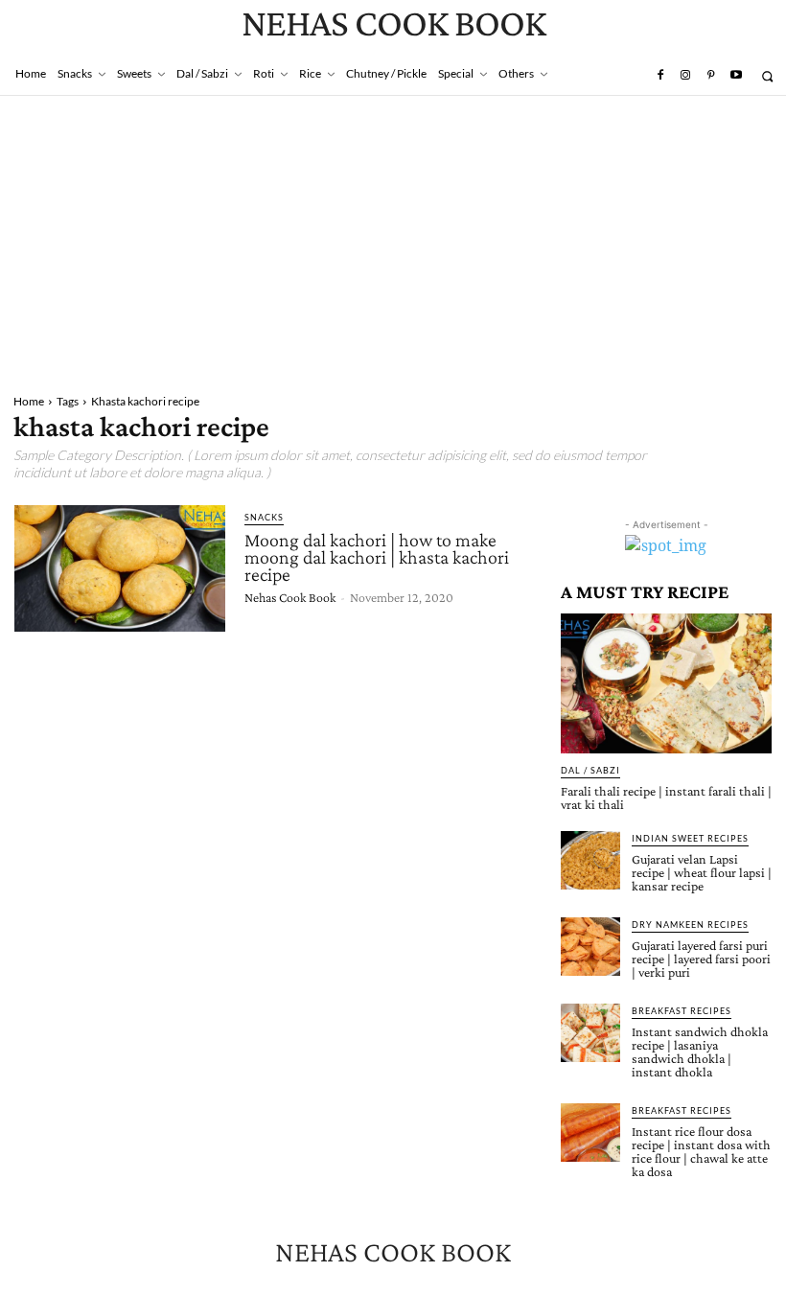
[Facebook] (659, 75)
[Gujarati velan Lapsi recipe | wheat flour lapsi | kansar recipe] (590, 860)
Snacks (264, 517)
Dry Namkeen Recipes (690, 924)
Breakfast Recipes (681, 1011)
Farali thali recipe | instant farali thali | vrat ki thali (666, 797)
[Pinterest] (710, 75)
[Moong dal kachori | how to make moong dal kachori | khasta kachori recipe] (119, 568)
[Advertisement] (393, 239)
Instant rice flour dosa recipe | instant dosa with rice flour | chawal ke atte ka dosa (701, 1151)
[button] (767, 76)
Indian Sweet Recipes (690, 838)
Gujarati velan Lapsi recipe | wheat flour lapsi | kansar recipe (702, 872)
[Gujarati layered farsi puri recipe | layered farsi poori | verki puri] (590, 947)
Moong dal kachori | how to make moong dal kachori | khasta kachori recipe (376, 557)
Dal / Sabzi (590, 770)
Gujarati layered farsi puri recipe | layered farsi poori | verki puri (701, 958)
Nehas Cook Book (289, 597)
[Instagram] (685, 75)
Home (28, 401)
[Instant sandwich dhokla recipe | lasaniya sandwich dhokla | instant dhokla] (590, 1033)
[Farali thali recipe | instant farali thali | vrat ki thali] (666, 682)
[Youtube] (736, 75)
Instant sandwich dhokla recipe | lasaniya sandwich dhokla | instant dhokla (700, 1051)
